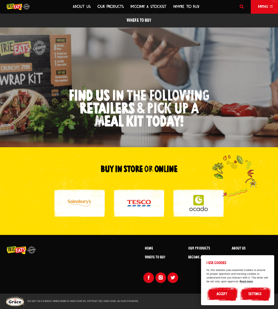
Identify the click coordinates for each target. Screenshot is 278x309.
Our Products (199, 248)
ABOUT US (82, 6)
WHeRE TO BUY (186, 6)
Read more (246, 281)
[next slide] (187, 281)
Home (149, 248)
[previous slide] (175, 281)
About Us (239, 248)
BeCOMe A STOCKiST (148, 6)
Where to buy (155, 257)
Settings (255, 294)
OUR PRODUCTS (110, 6)
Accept (222, 294)
